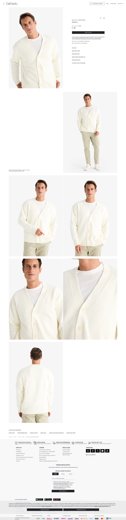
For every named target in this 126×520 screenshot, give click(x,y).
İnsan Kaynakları (20, 453)
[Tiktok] (107, 450)
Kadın (55, 473)
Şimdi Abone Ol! (63, 491)
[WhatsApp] (88, 450)
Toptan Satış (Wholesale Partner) (24, 457)
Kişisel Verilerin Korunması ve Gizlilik (48, 461)
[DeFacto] (11, 4)
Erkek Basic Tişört (71, 432)
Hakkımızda (19, 451)
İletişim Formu (66, 451)
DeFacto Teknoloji (20, 459)
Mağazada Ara (76, 51)
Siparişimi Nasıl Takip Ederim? (47, 451)
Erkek (63, 474)
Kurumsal (18, 449)
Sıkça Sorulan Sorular (45, 449)
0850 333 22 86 (66, 454)
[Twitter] (98, 450)
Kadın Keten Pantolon (37, 515)
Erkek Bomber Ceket (22, 432)
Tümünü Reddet (44, 509)
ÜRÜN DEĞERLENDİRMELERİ (78, 57)
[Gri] (74, 28)
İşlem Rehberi (42, 457)
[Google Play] (48, 499)
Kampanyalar (42, 459)
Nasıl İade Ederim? (45, 453)
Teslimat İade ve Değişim (78, 63)
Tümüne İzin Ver (81, 509)
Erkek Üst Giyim (34, 432)
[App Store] (39, 499)
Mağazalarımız (66, 449)
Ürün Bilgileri (75, 54)
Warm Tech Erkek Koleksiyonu (56, 432)
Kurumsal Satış (20, 455)
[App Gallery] (57, 499)
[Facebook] (93, 450)
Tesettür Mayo (19, 515)
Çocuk (70, 474)
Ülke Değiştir (91, 454)
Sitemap (18, 461)
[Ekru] (72, 28)
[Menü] (4, 4)
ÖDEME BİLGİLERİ (76, 60)
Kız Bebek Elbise (66, 515)
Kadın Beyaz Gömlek (99, 515)
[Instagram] (102, 450)
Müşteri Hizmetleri (67, 453)
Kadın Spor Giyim (83, 515)
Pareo (48, 515)
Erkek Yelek (43, 432)
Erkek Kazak (12, 432)
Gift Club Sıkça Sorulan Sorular (47, 455)
